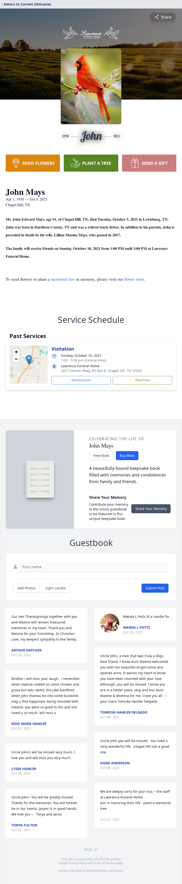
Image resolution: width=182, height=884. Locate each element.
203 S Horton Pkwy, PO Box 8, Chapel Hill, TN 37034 (101, 370)
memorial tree (63, 279)
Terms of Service (104, 863)
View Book (101, 455)
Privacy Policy (77, 863)
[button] (29, 360)
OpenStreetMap (96, 871)
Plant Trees (142, 380)
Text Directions (81, 380)
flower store (134, 279)
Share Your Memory (151, 508)
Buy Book (127, 455)
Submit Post (155, 588)
